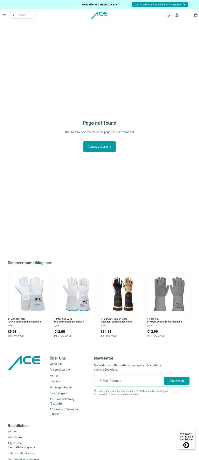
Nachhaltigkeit (58, 393)
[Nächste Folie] (47, 294)
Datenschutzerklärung (21, 453)
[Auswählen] (46, 309)
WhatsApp (56, 363)
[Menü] (4, 15)
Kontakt (54, 375)
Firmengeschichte (61, 387)
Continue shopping (99, 146)
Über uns (55, 381)
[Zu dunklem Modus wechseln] (168, 15)
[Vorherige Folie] (12, 294)
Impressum (15, 437)
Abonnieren (176, 380)
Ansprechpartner (60, 369)
